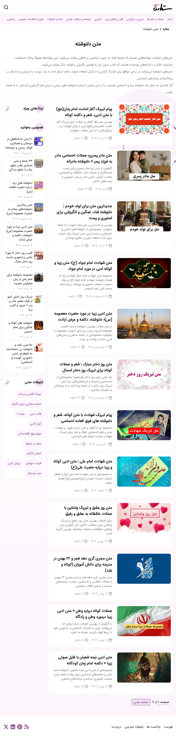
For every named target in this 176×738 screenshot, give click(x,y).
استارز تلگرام (34, 453)
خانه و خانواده (55, 19)
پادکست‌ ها (153, 726)
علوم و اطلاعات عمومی (31, 19)
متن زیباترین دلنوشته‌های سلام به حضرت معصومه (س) (19, 209)
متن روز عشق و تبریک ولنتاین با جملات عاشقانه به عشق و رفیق (88, 511)
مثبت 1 (20, 413)
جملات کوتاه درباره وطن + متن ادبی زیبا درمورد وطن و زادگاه (84, 614)
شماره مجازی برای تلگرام (26, 404)
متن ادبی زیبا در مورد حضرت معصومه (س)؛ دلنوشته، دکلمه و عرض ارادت (83, 316)
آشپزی (98, 19)
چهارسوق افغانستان (29, 433)
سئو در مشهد (33, 443)
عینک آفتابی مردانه (29, 394)
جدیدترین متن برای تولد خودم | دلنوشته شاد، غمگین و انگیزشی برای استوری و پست (84, 212)
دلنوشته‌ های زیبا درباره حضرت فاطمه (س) (20, 187)
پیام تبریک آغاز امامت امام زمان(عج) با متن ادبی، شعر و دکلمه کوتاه (84, 112)
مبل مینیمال (34, 473)
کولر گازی (35, 423)
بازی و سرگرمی (135, 19)
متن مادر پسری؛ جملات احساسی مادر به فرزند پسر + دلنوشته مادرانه (83, 158)
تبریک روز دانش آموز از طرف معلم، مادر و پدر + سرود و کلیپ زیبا (19, 303)
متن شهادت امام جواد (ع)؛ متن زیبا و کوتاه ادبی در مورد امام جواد (83, 266)
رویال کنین (14, 463)
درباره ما (116, 726)
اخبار (170, 19)
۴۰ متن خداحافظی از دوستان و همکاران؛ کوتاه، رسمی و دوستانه (18, 143)
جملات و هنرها (155, 19)
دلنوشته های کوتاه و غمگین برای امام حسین (20, 327)
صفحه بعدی (141, 702)
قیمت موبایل (33, 463)
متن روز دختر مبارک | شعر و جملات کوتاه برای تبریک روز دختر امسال (86, 367)
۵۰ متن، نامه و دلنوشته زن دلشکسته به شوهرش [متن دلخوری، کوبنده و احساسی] (19, 353)
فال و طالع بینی (114, 19)
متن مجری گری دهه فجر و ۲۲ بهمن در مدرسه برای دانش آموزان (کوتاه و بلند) (83, 564)
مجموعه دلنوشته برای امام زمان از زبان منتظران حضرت (19, 279)
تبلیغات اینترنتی (134, 726)
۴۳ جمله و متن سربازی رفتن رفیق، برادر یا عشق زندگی (20, 165)
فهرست (168, 726)
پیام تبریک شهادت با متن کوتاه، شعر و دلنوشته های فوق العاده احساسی (83, 418)
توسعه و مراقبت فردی (78, 19)
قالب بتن (35, 413)
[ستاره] (163, 7)
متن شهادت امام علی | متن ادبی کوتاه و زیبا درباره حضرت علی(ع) (82, 464)
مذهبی (11, 19)
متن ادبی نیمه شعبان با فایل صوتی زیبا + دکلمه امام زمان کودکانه (85, 660)
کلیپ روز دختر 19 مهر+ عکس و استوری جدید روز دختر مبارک (18, 257)
